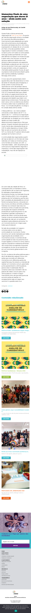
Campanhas (4, 565)
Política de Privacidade (8, 584)
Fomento (4, 582)
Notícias (4, 570)
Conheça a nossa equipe (8, 556)
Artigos (4, 572)
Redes (3, 566)
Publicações (5, 573)
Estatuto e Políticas (7, 581)
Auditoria (4, 579)
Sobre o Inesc (5, 554)
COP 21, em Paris (16, 35)
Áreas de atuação (6, 561)
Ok (16, 610)
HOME (3, 551)
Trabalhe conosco (6, 557)
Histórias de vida (6, 575)
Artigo (10, 286)
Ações (3, 563)
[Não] (29, 608)
